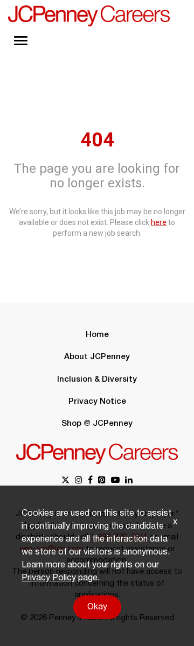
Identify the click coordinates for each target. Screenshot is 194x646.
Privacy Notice (97, 401)
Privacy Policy (49, 578)
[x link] (65, 481)
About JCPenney (97, 357)
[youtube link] (115, 481)
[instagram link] (78, 481)
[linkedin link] (128, 481)
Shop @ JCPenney (97, 423)
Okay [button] (97, 607)
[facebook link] (90, 481)
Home (97, 335)
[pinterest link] (101, 481)
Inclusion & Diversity (97, 379)
